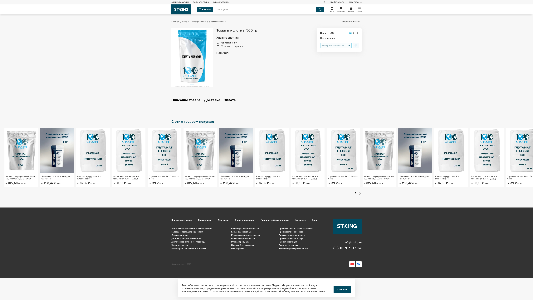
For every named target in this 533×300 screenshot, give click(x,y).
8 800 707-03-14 (347, 248)
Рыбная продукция (288, 242)
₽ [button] (350, 33)
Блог (314, 220)
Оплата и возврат (244, 220)
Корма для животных (241, 232)
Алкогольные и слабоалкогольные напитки (191, 228)
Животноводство (179, 245)
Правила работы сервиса (275, 220)
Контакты (300, 220)
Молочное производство (243, 238)
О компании (204, 220)
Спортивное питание (288, 245)
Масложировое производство (245, 235)
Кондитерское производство (245, 228)
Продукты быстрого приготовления (296, 228)
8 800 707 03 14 (355, 2)
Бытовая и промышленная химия (187, 232)
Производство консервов (291, 232)
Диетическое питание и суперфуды (188, 242)
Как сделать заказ (181, 220)
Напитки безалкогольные (243, 245)
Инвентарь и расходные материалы (188, 248)
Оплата (230, 100)
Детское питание (179, 235)
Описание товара (186, 100)
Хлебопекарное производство (293, 248)
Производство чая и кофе (291, 238)
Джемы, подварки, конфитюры (186, 238)
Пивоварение (237, 248)
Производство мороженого (292, 235)
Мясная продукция (240, 242)
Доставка (212, 100)
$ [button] (353, 33)
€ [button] (357, 33)
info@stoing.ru (337, 2)
